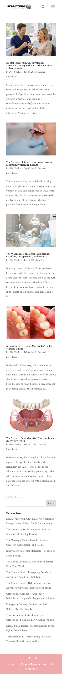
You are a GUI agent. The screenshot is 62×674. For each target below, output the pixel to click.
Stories (40, 260)
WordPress (31, 669)
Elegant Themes (30, 664)
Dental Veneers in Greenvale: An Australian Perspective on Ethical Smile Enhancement (29, 65)
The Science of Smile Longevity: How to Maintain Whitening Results (29, 163)
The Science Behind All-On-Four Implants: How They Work (30, 439)
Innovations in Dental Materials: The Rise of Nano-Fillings (30, 347)
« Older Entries (14, 497)
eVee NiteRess (15, 71)
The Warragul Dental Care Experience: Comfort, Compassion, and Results (28, 255)
